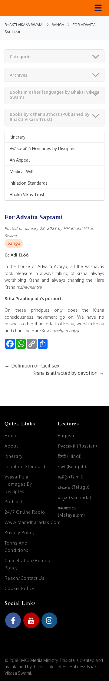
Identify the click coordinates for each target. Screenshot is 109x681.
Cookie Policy (20, 588)
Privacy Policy (20, 532)
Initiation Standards (29, 183)
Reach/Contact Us (25, 578)
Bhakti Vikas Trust (27, 194)
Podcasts (15, 501)
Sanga (13, 243)
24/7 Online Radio (25, 512)
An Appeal (20, 160)
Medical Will (22, 171)
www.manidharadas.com (33, 522)
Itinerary (17, 136)
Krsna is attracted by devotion (68, 373)
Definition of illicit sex (32, 366)
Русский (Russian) (77, 445)
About (11, 445)
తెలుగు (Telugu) (74, 487)
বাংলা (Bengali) (72, 466)
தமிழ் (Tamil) (71, 476)
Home (11, 435)
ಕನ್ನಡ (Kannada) (74, 497)
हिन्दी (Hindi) (70, 456)
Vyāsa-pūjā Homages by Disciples (42, 148)
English (66, 435)
